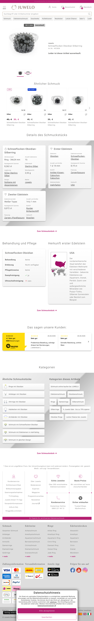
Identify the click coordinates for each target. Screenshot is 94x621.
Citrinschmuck (31, 545)
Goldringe (6, 553)
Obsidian (54, 156)
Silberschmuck (78, 402)
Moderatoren (36, 485)
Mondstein (74, 553)
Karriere (5, 610)
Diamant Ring (53, 545)
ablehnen (53, 602)
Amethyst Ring (53, 534)
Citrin (72, 545)
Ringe (53, 402)
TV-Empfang (13, 496)
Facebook (72, 570)
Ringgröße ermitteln (14, 511)
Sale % (82, 19)
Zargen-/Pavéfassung (14, 217)
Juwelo (28, 182)
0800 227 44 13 (58, 508)
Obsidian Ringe (56, 417)
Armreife (5, 542)
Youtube (78, 570)
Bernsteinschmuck (32, 542)
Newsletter (35, 500)
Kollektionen (47, 19)
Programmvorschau (36, 496)
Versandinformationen (14, 503)
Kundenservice (13, 481)
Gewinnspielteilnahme (13, 492)
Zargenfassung (78, 172)
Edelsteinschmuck (21, 19)
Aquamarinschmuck (33, 538)
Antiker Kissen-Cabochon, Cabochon (57, 175)
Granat (73, 549)
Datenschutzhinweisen (46, 606)
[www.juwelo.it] (89, 614)
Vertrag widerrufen (11, 613)
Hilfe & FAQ (13, 507)
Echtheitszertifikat (13, 485)
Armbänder (6, 538)
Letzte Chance (71, 19)
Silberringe (55, 409)
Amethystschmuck (32, 534)
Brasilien (30, 217)
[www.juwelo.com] (85, 614)
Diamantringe (7, 549)
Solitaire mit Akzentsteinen (11, 184)
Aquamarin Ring (54, 538)
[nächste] (89, 108)
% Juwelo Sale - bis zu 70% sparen (76, 409)
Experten (35, 489)
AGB (14, 610)
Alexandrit (74, 531)
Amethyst (74, 534)
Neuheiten (59, 19)
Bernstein (74, 542)
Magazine (36, 492)
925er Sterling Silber (11, 174)
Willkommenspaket (13, 489)
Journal (35, 503)
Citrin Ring (52, 542)
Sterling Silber (31, 166)
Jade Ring (52, 553)
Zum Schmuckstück (45, 231)
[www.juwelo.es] (80, 614)
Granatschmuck (31, 553)
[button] (4, 7)
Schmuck (7, 19)
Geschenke (35, 19)
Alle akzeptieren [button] (47, 611)
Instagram (85, 570)
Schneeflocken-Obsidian (78, 158)
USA (73, 185)
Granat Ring (52, 549)
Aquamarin (74, 538)
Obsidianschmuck (75, 394)
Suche (89, 14)
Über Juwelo (36, 481)
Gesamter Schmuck (10, 531)
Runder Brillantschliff (32, 210)
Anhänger (6, 534)
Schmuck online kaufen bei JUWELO (65, 386)
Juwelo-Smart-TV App (13, 500)
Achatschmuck (31, 531)
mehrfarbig (55, 185)
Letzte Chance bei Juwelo (76, 417)
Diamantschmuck (32, 549)
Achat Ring (52, 531)
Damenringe (63, 402)
